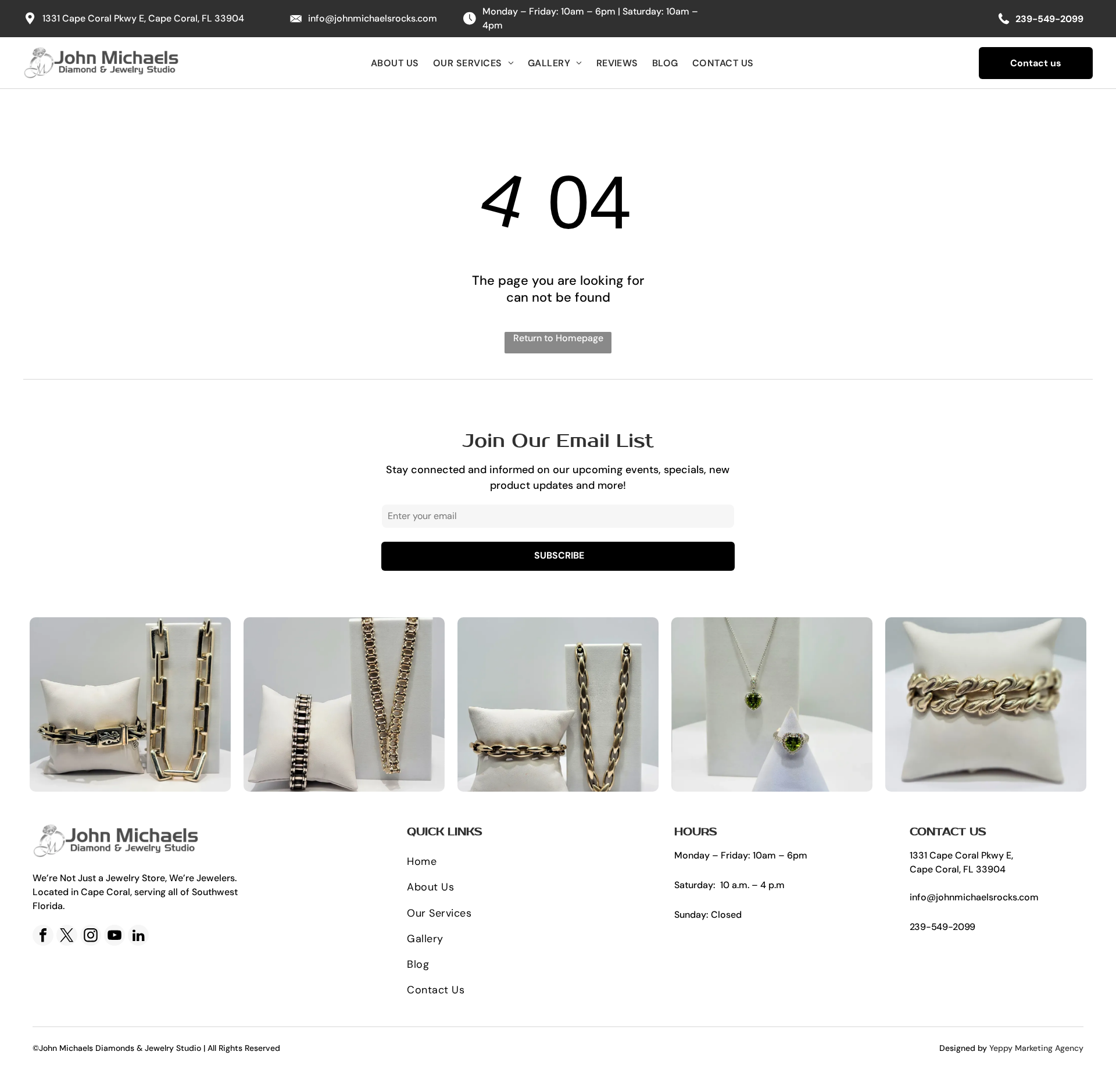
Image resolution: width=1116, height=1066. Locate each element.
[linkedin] (138, 937)
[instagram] (90, 937)
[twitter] (66, 937)
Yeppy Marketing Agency (1036, 1048)
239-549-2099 (942, 927)
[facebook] (43, 937)
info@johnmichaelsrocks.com (372, 18)
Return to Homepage (558, 338)
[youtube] (114, 937)
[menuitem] (395, 62)
